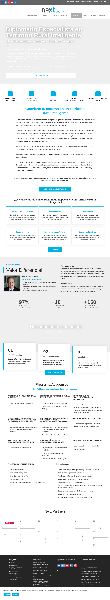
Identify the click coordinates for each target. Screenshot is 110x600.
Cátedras (75, 15)
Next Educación (32, 15)
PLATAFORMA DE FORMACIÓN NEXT (90, 576)
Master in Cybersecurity (38, 579)
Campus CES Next (86, 1)
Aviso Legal (83, 579)
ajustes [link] (85, 590)
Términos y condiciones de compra (89, 581)
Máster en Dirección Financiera (40, 581)
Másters (44, 15)
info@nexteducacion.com (15, 581)
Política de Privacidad (92, 579)
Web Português (105, 1)
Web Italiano (96, 1)
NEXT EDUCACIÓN (85, 564)
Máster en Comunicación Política (41, 578)
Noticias (93, 15)
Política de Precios (85, 582)
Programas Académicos (60, 15)
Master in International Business (40, 570)
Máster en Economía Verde (39, 562)
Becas (85, 15)
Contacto (102, 15)
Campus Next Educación (73, 1)
